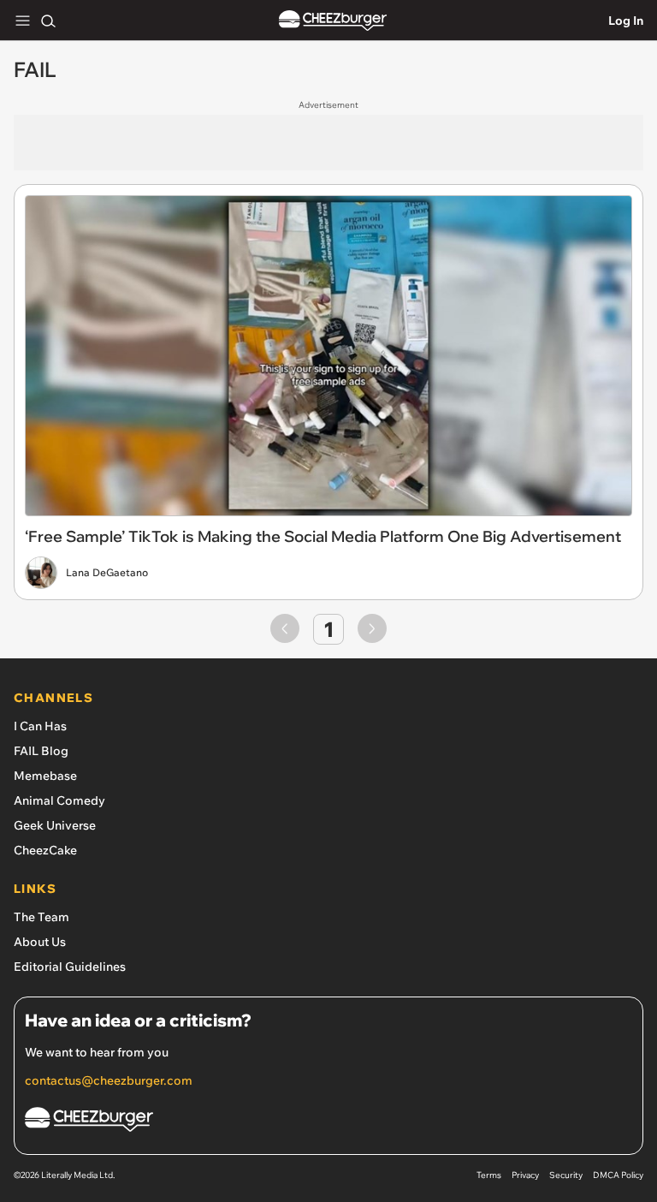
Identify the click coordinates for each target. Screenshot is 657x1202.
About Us (40, 941)
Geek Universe (55, 825)
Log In (625, 20)
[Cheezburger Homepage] (332, 21)
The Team (41, 917)
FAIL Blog (41, 751)
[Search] (47, 21)
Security (566, 1175)
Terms (488, 1175)
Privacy (525, 1175)
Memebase (45, 775)
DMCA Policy (618, 1175)
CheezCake (45, 850)
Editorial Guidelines (70, 966)
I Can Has (40, 726)
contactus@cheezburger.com (108, 1080)
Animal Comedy (59, 800)
